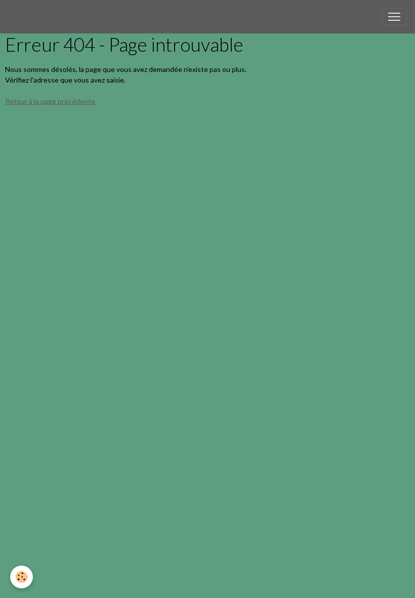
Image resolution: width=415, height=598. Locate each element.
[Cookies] (21, 577)
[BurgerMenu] (394, 16)
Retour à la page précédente (50, 101)
